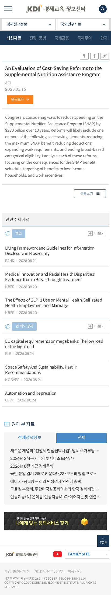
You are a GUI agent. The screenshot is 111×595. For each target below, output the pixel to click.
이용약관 (74, 571)
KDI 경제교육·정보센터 (55, 9)
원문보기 (17, 99)
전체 (81, 437)
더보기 (99, 233)
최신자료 (13, 38)
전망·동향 (37, 38)
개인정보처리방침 (16, 571)
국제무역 (84, 38)
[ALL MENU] (8, 8)
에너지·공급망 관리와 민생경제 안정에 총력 (45, 481)
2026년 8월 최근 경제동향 (31, 466)
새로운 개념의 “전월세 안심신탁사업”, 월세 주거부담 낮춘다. (55, 450)
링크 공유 (104, 56)
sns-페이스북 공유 (94, 56)
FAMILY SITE (79, 554)
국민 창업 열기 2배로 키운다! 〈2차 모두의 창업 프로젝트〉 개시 (55, 473)
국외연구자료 (71, 24)
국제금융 (61, 38)
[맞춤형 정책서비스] (55, 521)
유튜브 (57, 554)
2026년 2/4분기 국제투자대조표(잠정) (42, 458)
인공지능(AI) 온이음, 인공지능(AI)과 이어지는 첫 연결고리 (55, 496)
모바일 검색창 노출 (103, 9)
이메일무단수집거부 (49, 571)
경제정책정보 (17, 24)
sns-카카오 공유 (84, 56)
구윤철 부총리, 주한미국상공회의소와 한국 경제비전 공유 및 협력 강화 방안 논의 (55, 489)
